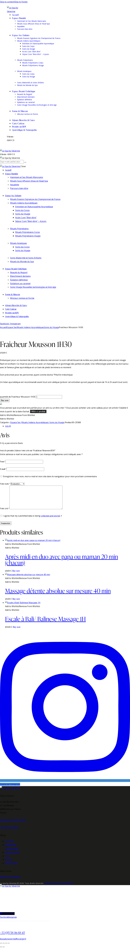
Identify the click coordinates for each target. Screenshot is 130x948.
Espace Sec (11, 327)
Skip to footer (21, 1)
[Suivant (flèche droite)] (4, 946)
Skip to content (7, 1)
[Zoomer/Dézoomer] (1, 943)
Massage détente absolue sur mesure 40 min (58, 591)
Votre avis (5, 508)
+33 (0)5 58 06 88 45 (9, 827)
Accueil (3, 327)
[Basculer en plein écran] (4, 943)
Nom (2, 461)
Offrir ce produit (38, 411)
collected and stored (50, 515)
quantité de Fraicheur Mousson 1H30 (17, 396)
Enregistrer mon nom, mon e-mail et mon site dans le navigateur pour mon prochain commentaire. (50, 476)
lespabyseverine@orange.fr (13, 820)
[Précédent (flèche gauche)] (1, 946)
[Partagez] (6, 943)
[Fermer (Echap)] (9, 943)
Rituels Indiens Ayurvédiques (30, 327)
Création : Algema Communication (58, 883)
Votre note (5, 483)
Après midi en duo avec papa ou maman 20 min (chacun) (61, 559)
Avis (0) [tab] (8, 426)
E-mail (3, 469)
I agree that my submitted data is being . (32, 515)
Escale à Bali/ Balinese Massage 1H (45, 619)
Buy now (5, 400)
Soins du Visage (51, 327)
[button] (17, 415)
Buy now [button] (16, 570)
